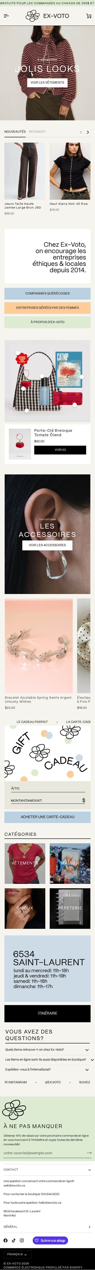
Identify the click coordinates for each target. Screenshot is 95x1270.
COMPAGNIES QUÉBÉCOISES (47, 293)
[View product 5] (82, 377)
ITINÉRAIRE (47, 1013)
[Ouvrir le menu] (10, 16)
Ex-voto (14, 1264)
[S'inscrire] (87, 1152)
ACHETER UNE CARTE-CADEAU (47, 817)
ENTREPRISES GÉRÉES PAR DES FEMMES (47, 307)
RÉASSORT (37, 131)
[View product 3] (42, 376)
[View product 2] (17, 353)
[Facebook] (6, 1240)
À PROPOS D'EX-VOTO (48, 322)
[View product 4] (27, 410)
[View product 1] (23, 388)
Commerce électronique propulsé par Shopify (43, 1267)
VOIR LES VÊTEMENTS (47, 82)
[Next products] (88, 132)
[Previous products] (81, 132)
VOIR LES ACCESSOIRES (47, 545)
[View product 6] (74, 405)
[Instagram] (22, 1240)
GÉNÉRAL (11, 1227)
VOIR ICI (60, 450)
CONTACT (11, 1170)
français (15, 1254)
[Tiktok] (13, 1240)
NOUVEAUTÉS (15, 131)
